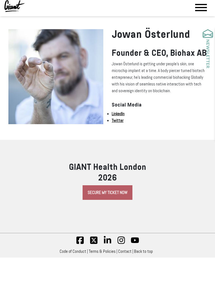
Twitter (117, 120)
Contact (125, 251)
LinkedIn (118, 113)
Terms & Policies (102, 251)
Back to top (143, 251)
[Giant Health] (14, 6)
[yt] (134, 243)
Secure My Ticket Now (107, 192)
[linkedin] (107, 243)
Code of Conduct (73, 251)
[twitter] (93, 243)
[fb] (80, 243)
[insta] (121, 243)
